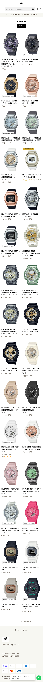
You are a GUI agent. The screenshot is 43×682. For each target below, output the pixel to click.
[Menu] (2, 9)
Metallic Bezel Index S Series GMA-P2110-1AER (32, 410)
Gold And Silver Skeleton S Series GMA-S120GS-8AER (9, 331)
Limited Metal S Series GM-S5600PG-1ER (10, 215)
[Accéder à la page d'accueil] (21, 3)
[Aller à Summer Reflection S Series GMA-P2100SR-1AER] (32, 473)
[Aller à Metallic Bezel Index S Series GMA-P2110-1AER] (32, 392)
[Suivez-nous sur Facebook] (15, 645)
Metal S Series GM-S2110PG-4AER (30, 102)
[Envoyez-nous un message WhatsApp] (38, 677)
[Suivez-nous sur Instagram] (12, 645)
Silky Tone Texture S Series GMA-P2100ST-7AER (31, 370)
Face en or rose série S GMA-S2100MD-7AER (31, 448)
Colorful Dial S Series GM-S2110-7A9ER (8, 177)
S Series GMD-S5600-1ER (9, 568)
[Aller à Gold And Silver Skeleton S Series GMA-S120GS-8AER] (11, 314)
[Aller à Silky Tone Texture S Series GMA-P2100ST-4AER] (11, 473)
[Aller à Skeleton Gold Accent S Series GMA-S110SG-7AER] (32, 236)
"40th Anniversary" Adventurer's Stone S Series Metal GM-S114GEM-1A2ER (10, 62)
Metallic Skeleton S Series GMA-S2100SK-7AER (10, 530)
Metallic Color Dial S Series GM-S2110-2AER (10, 139)
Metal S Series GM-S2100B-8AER (30, 60)
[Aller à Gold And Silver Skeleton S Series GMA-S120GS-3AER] (32, 275)
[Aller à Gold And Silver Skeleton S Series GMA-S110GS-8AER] (11, 275)
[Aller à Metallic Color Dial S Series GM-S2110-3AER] (32, 122)
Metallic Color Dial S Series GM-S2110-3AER (31, 139)
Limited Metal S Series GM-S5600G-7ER (31, 176)
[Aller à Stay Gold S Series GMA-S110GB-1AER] (32, 314)
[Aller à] (11, 44)
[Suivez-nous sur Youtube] (18, 645)
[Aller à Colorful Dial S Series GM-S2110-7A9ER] (11, 159)
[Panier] (40, 9)
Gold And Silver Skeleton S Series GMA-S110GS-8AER (9, 292)
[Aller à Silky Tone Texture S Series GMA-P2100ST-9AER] (11, 392)
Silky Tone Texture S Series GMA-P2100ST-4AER (10, 491)
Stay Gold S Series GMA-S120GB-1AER (9, 369)
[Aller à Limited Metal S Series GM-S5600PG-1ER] (11, 199)
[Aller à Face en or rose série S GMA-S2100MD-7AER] (32, 431)
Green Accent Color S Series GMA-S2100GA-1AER (31, 606)
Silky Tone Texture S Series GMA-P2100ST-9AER (10, 410)
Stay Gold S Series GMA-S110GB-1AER (30, 330)
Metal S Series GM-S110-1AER (30, 215)
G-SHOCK (25, 15)
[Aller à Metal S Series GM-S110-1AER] (32, 199)
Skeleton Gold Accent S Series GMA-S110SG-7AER (31, 253)
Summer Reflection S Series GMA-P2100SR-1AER (31, 491)
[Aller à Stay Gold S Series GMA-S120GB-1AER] (11, 353)
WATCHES (16, 15)
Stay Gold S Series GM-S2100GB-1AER (9, 102)
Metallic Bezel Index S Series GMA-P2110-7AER (10, 449)
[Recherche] (33, 9)
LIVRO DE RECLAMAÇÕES (10, 656)
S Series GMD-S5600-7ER (31, 568)
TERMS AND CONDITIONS (10, 653)
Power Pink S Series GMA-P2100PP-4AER (30, 529)
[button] (21, 26)
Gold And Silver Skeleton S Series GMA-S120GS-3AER (30, 292)
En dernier (27, 621)
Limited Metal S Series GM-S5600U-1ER (10, 252)
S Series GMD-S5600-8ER (9, 605)
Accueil (8, 15)
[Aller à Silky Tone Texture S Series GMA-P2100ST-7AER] (32, 353)
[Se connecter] (37, 9)
